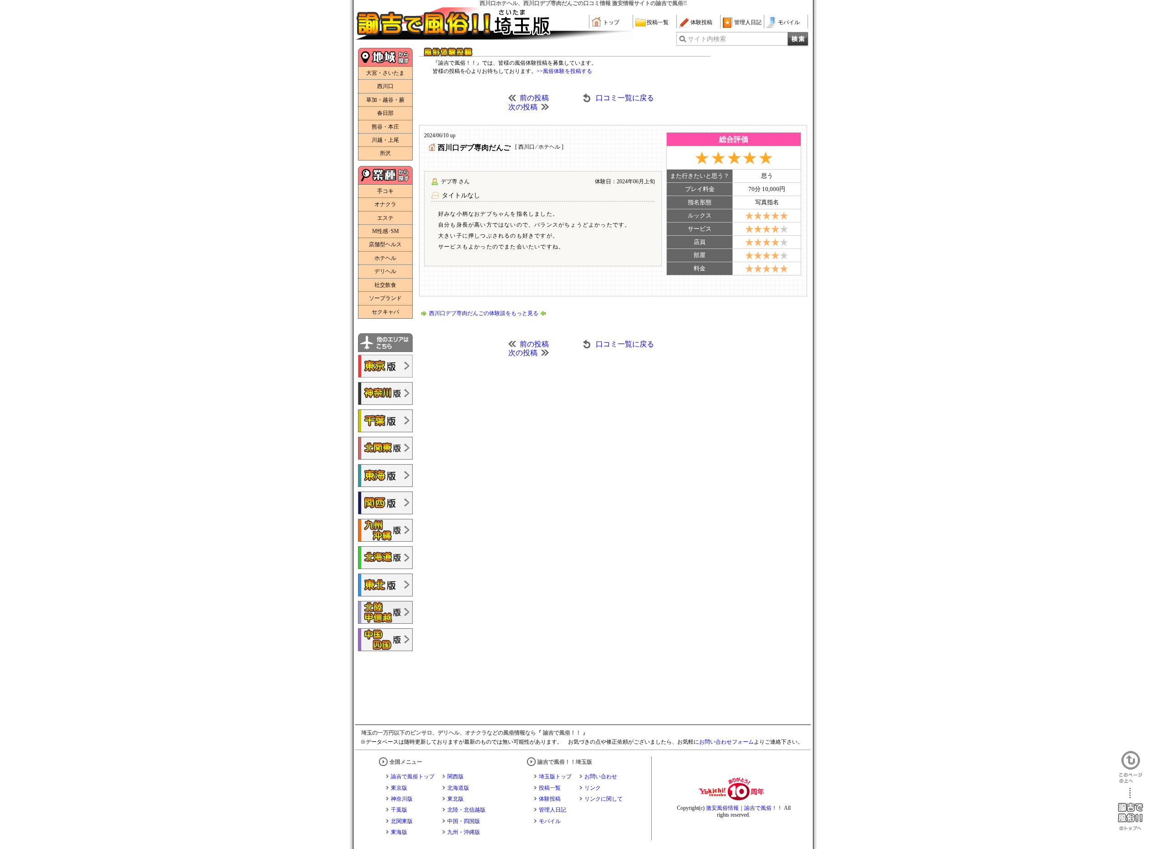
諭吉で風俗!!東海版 (385, 475)
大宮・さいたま (385, 73)
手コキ (385, 191)
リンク (592, 788)
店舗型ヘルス (385, 244)
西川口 (385, 86)
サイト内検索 (707, 39)
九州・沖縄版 (463, 832)
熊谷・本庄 (385, 127)
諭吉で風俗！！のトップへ (1130, 809)
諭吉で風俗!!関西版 (385, 503)
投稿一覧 (658, 22)
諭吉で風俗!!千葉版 (385, 420)
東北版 (455, 799)
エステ (385, 218)
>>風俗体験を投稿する (564, 71)
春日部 (385, 113)
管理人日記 (748, 22)
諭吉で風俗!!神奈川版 (385, 393)
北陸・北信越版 (466, 810)
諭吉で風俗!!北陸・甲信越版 (385, 612)
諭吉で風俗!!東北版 (385, 585)
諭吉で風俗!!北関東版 (385, 448)
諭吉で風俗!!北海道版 (385, 557)
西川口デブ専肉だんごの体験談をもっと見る (483, 313)
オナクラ (385, 204)
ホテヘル (385, 258)
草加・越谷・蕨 (385, 100)
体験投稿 (701, 22)
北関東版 (402, 821)
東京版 (399, 788)
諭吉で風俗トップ (413, 776)
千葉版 (399, 810)
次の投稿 (522, 107)
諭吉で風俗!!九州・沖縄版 (385, 530)
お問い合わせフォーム (726, 742)
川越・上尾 (385, 140)
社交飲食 (385, 285)
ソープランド (385, 298)
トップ (611, 22)
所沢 (385, 153)
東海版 (399, 832)
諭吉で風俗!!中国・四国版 (385, 639)
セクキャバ (385, 312)
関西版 (455, 776)
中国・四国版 (463, 821)
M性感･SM (385, 231)
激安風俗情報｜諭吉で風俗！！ (744, 808)
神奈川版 (402, 799)
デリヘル (385, 271)
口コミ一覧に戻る (625, 98)
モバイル (789, 22)
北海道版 (458, 788)
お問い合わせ (600, 776)
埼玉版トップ (555, 776)
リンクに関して (603, 799)
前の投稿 (534, 98)
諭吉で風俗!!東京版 (385, 366)
